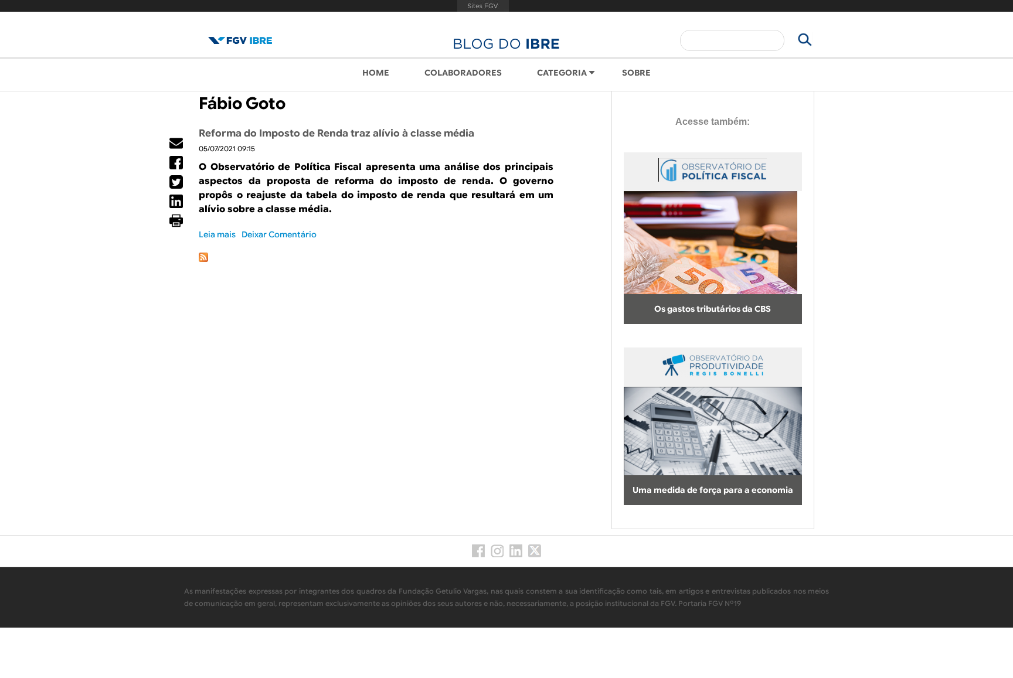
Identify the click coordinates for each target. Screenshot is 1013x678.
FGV (483, 6)
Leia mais (217, 234)
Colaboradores (463, 72)
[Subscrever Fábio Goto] (203, 259)
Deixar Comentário (279, 234)
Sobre (636, 72)
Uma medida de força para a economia (713, 490)
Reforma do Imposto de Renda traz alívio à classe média (336, 133)
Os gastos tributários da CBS (712, 309)
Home (375, 72)
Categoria (562, 72)
